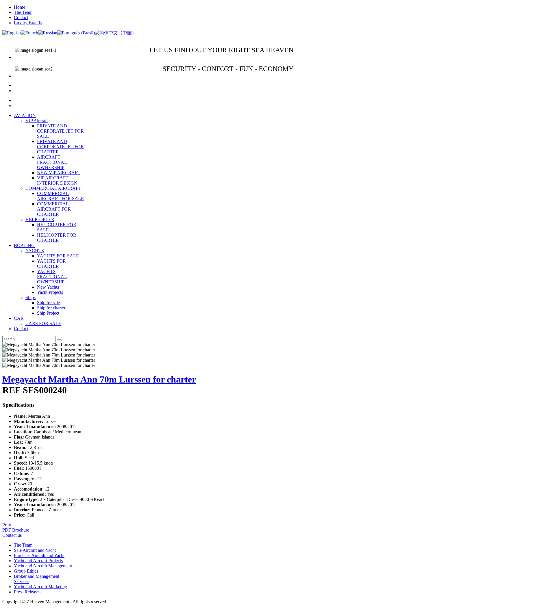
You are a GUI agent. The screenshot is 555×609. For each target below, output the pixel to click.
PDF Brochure (15, 530)
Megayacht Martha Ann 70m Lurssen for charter (99, 379)
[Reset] (59, 340)
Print (6, 524)
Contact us (12, 535)
